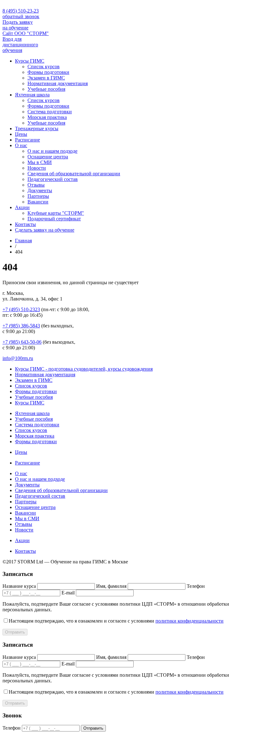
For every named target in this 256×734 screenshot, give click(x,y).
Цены (21, 134)
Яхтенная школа (32, 94)
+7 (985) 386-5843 (21, 325)
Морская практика (47, 117)
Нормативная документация (57, 83)
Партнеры (38, 196)
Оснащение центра (47, 156)
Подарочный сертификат (54, 218)
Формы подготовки (48, 72)
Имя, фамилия (111, 586)
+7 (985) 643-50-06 (22, 342)
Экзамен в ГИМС (46, 77)
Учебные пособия (46, 89)
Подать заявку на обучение (17, 24)
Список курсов (43, 66)
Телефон (196, 586)
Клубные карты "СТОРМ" (55, 213)
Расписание (27, 139)
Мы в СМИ (39, 162)
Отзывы (36, 184)
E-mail (68, 592)
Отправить (15, 632)
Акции (22, 207)
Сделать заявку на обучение (44, 230)
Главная (23, 240)
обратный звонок (20, 16)
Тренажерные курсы (36, 128)
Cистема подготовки (49, 111)
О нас (21, 145)
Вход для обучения (20, 44)
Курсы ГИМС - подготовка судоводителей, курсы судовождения (84, 369)
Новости (36, 168)
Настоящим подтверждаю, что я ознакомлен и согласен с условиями (116, 621)
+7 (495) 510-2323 (21, 309)
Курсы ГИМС (29, 61)
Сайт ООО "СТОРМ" (25, 33)
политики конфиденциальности (189, 621)
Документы (39, 190)
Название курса (19, 586)
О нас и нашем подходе (52, 151)
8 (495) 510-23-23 (20, 10)
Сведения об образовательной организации (73, 173)
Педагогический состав (52, 179)
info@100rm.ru (17, 358)
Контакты (25, 224)
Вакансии (37, 201)
